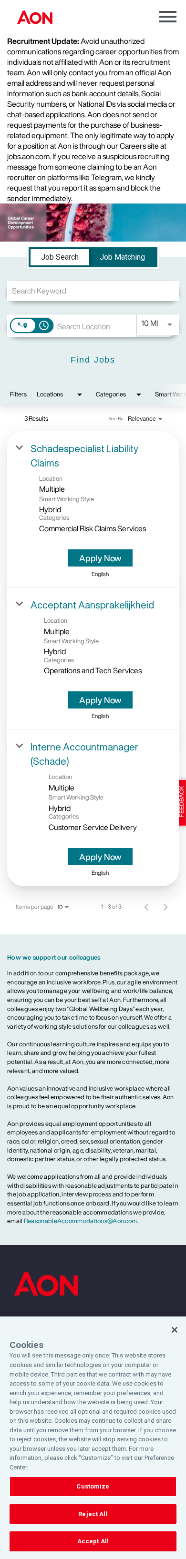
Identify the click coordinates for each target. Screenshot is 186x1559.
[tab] (60, 257)
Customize (92, 1486)
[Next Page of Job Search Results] (165, 906)
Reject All (92, 1514)
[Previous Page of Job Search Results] (146, 906)
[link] (93, 509)
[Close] (174, 1329)
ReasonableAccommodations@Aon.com (80, 1220)
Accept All (93, 1541)
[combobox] (93, 291)
